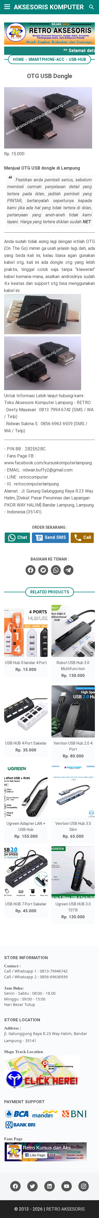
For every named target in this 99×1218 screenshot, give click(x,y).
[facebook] (30, 570)
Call (86, 537)
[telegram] (68, 570)
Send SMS (54, 537)
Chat (21, 537)
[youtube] (66, 1186)
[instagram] (83, 1186)
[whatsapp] (56, 570)
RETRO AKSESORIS (65, 1209)
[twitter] (43, 570)
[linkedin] (49, 1186)
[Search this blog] (91, 7)
